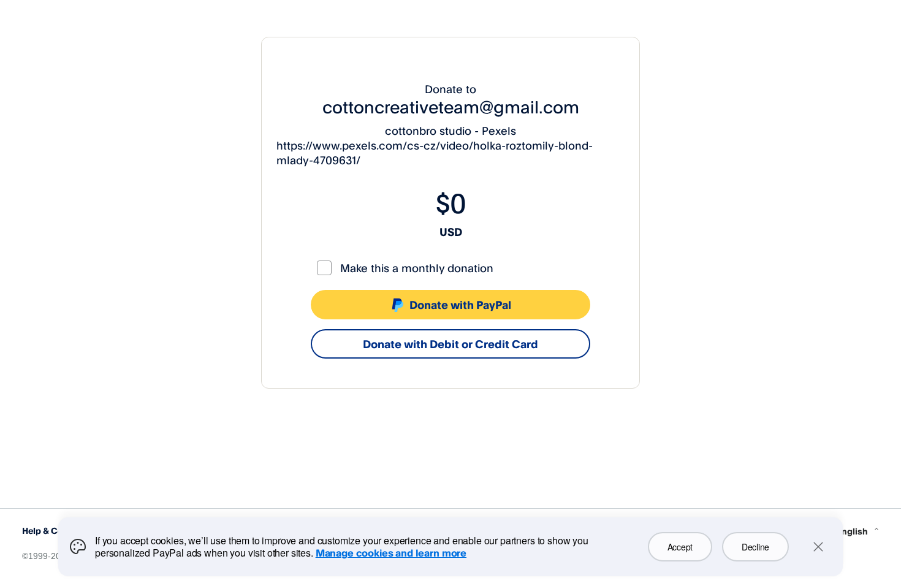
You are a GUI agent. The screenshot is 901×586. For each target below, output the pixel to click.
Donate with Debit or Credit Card (450, 344)
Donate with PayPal (460, 304)
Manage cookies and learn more (391, 553)
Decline (755, 547)
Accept (680, 547)
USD (450, 231)
